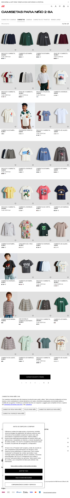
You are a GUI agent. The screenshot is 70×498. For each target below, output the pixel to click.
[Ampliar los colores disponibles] (37, 97)
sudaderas (29, 404)
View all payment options (49, 492)
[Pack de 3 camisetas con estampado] (44, 116)
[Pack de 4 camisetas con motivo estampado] (9, 192)
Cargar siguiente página (35, 377)
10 (43, 382)
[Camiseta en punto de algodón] (26, 305)
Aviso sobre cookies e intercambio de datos (24, 466)
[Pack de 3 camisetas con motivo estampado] (9, 77)
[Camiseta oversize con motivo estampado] (61, 77)
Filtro (64, 24)
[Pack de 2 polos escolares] (44, 77)
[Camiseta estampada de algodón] (9, 116)
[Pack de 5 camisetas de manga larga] (44, 305)
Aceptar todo (23, 471)
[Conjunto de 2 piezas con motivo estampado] (26, 229)
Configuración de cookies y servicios (24, 484)
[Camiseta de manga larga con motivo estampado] (9, 305)
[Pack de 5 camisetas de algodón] (9, 39)
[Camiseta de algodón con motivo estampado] (61, 343)
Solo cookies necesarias (24, 477)
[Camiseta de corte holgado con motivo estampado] (44, 192)
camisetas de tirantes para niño (13, 404)
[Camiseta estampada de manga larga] (26, 39)
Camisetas (44, 429)
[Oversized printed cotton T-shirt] (26, 116)
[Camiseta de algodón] (61, 116)
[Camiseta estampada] (61, 192)
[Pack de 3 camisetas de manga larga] (61, 39)
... (39, 382)
